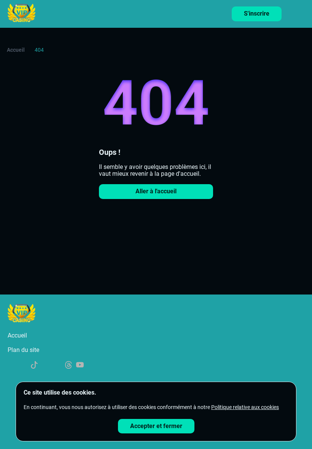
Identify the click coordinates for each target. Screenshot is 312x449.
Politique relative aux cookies (245, 407)
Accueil (16, 50)
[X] (11, 365)
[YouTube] (80, 365)
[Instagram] (57, 365)
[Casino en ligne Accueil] (21, 13)
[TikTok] (34, 365)
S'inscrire (256, 13)
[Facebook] (23, 365)
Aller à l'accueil (156, 191)
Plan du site (23, 349)
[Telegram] (45, 365)
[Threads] (68, 365)
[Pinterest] (91, 365)
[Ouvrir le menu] (300, 11)
